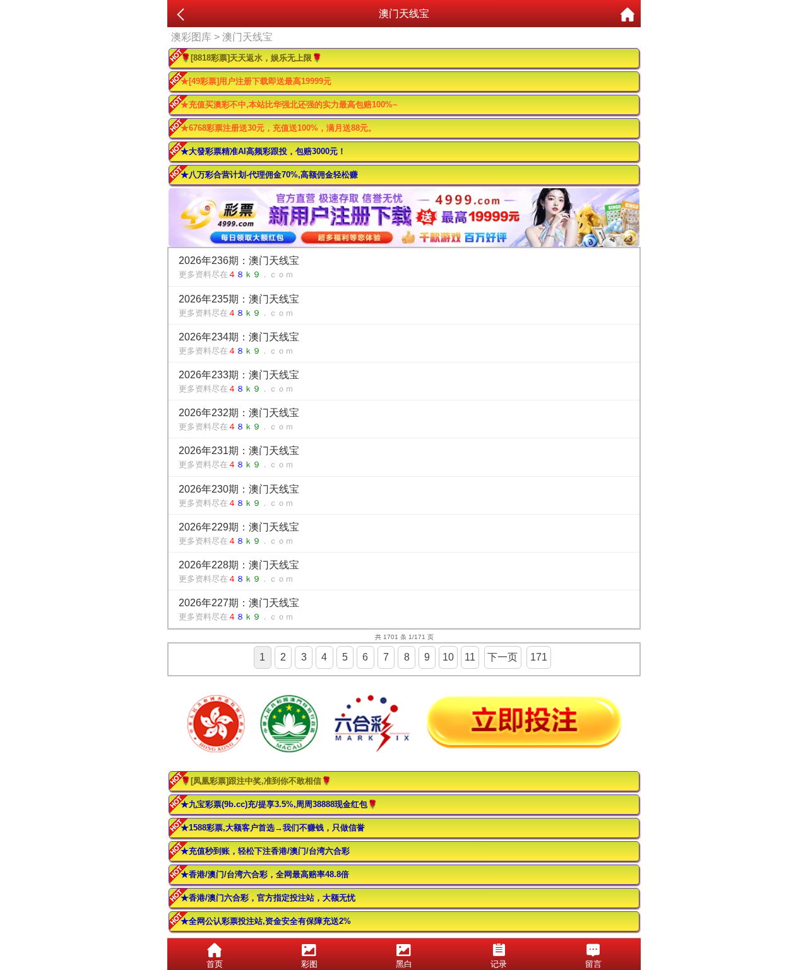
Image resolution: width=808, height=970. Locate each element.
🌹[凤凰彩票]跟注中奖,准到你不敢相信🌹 (256, 781)
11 (470, 657)
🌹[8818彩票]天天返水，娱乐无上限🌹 (251, 58)
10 (448, 657)
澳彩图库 (191, 37)
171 (538, 657)
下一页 (502, 657)
